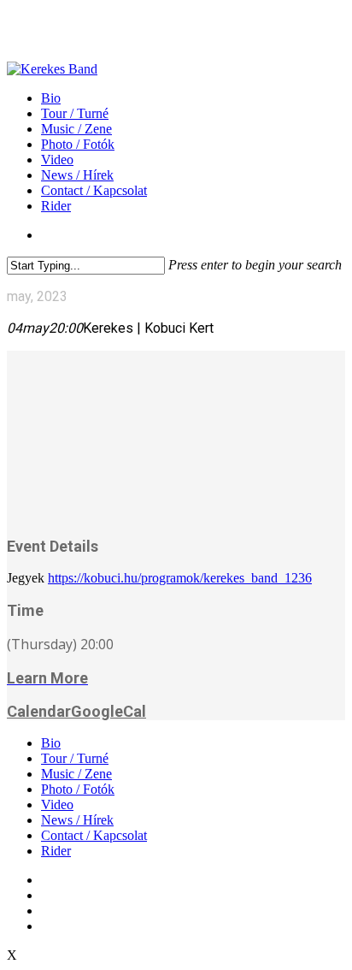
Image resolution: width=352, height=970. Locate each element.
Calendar (39, 711)
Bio (51, 743)
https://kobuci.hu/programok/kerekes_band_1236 (180, 578)
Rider (56, 850)
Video (57, 804)
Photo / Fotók (77, 789)
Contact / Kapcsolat (94, 835)
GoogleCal (108, 711)
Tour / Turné (75, 758)
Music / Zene (76, 773)
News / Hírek (77, 820)
